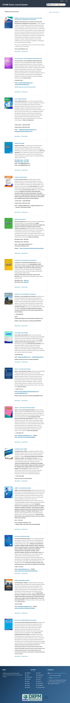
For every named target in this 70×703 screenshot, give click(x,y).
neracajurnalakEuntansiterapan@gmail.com (28, 391)
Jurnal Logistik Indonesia (20, 99)
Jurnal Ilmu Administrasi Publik (22, 536)
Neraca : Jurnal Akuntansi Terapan (23, 369)
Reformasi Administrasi (20, 219)
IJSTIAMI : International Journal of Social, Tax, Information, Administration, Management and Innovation (28, 18)
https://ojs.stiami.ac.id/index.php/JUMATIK (25, 608)
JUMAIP (28, 685)
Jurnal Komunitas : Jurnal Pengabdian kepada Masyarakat (28, 58)
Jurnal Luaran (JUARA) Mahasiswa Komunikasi (25, 620)
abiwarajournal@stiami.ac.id (24, 435)
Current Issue (24, 51)
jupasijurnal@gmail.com (37, 357)
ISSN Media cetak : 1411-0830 (22, 160)
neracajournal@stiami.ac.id (21, 393)
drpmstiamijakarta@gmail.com (59, 673)
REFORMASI (40, 685)
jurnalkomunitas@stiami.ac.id (25, 82)
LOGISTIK (40, 677)
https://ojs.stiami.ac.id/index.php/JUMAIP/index (26, 570)
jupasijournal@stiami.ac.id (24, 357)
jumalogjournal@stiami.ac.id (25, 606)
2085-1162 (26, 280)
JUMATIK (28, 687)
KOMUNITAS (40, 675)
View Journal (17, 51)
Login (66, 1)
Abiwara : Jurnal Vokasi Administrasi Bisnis (25, 407)
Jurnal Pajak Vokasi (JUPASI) (21, 332)
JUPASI (39, 673)
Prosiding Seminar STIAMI (21, 449)
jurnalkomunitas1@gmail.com (22, 84)
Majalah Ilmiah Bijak (19, 143)
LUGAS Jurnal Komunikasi (21, 177)
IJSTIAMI (28, 679)
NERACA (39, 681)
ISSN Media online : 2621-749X (22, 161)
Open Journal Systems (54, 12)
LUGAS (39, 679)
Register (62, 1)
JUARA (27, 681)
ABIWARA (28, 673)
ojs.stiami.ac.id (56, 677)
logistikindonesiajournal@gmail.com (27, 129)
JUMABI (28, 683)
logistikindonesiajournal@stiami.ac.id (23, 131)
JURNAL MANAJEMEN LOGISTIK (22, 580)
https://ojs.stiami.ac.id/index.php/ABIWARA (25, 437)
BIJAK (27, 675)
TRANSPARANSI (41, 687)
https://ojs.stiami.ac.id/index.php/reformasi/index (32, 248)
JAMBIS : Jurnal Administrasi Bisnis (23, 488)
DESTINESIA (29, 677)
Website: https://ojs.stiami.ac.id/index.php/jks (25, 87)
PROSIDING (40, 683)
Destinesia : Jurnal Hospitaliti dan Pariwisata (25, 294)
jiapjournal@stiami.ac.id (23, 569)
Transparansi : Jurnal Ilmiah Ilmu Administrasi (25, 260)
